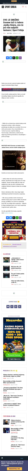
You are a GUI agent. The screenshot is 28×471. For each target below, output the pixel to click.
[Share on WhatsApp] (17, 57)
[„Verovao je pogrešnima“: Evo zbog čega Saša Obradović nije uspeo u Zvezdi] (6, 438)
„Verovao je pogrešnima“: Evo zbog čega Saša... (17, 438)
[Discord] (8, 306)
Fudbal (4, 378)
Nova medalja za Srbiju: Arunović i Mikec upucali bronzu (12, 381)
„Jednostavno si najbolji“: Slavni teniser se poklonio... (17, 259)
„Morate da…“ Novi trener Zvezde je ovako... (18, 445)
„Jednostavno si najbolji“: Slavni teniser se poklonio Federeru (12, 404)
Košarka (5, 392)
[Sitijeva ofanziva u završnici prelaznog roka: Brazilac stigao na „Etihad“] (6, 422)
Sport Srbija (9, 33)
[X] (19, 306)
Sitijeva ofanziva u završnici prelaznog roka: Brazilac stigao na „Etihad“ (13, 375)
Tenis (4, 33)
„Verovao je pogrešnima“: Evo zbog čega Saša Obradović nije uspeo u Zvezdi (13, 389)
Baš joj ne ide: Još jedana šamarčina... (16, 267)
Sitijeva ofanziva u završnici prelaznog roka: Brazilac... (18, 421)
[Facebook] (11, 306)
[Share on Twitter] (13, 57)
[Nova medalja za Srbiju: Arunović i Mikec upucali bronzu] (6, 430)
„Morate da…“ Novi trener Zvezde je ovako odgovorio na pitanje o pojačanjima (13, 397)
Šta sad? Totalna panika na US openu (17, 274)
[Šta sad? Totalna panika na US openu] (6, 275)
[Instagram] (15, 306)
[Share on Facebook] (7, 57)
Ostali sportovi (6, 384)
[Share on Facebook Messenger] (10, 57)
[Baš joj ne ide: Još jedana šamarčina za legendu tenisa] (6, 268)
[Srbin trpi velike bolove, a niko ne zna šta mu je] (6, 282)
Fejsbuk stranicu (8, 213)
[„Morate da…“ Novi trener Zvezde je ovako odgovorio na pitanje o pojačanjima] (6, 446)
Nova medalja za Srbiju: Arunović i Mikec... (17, 429)
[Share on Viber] (20, 57)
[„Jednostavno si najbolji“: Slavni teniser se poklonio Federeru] (6, 260)
